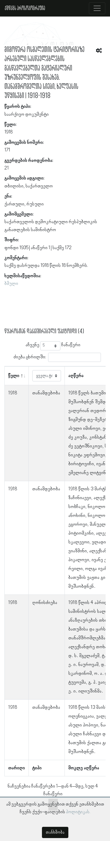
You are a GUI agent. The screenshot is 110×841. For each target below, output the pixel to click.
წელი (13, 375)
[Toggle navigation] (97, 8)
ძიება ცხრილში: (29, 357)
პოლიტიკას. (78, 812)
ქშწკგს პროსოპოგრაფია (25, 8)
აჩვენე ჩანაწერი (53, 345)
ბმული (11, 283)
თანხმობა (55, 832)
